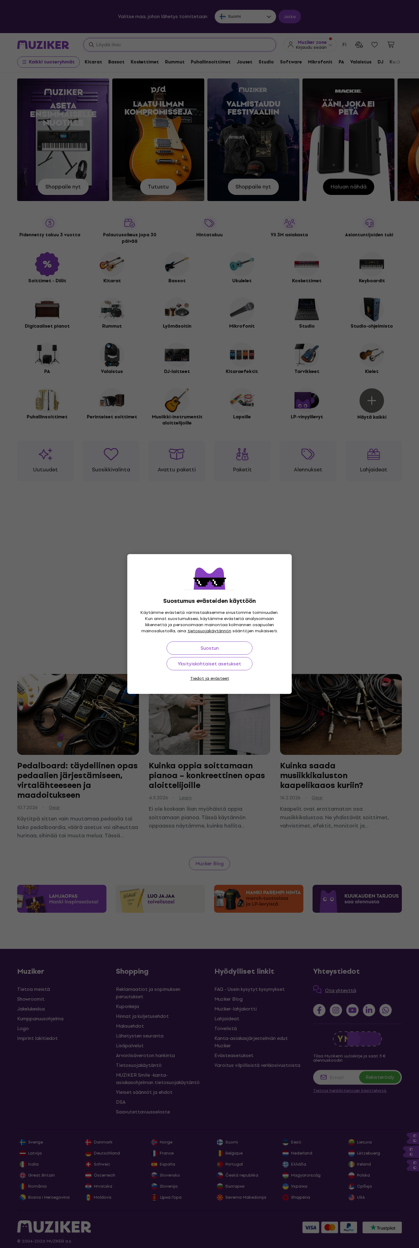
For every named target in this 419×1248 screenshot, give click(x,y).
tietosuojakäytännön (209, 630)
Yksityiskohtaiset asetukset (209, 664)
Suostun (210, 648)
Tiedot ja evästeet (209, 678)
